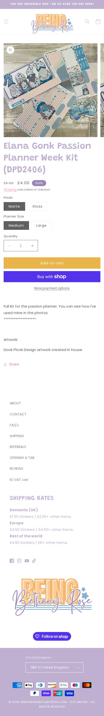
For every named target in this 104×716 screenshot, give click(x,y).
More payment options (52, 288)
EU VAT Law (19, 479)
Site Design (79, 702)
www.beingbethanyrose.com (44, 702)
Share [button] (14, 364)
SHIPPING (17, 436)
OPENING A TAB (22, 457)
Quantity (10, 236)
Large (41, 225)
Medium (16, 225)
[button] (6, 21)
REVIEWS (16, 468)
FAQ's (14, 425)
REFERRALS (18, 446)
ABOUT (15, 403)
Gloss (37, 206)
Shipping (10, 189)
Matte (14, 206)
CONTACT (18, 414)
